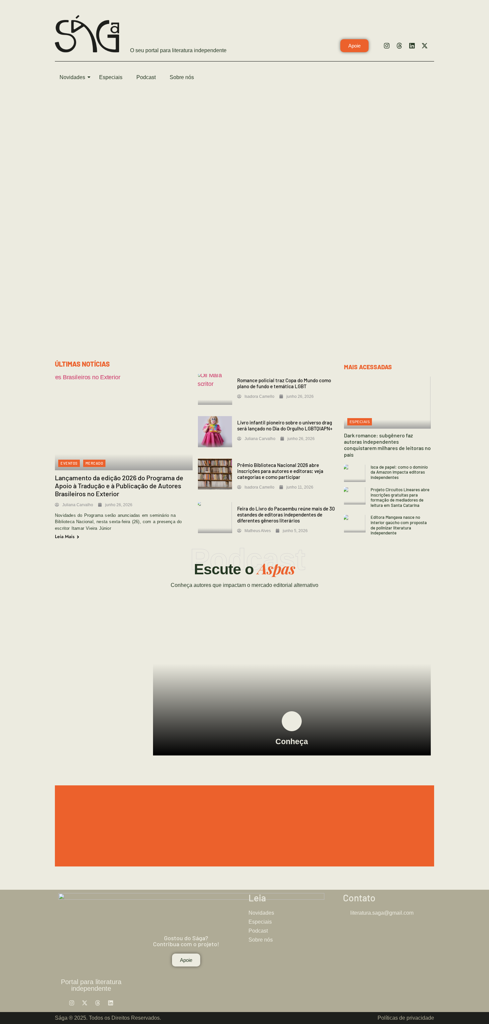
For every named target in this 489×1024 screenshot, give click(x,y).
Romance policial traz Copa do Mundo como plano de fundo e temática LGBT (284, 383)
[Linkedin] (412, 45)
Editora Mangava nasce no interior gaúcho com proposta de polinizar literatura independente (399, 524)
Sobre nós (182, 77)
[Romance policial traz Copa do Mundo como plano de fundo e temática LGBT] (215, 389)
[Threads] (399, 45)
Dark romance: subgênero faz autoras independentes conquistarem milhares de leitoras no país (387, 445)
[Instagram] (386, 45)
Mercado (94, 463)
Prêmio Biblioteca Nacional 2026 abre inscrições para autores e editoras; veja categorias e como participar (280, 471)
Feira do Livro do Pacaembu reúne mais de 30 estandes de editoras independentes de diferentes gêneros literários (286, 514)
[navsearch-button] (425, 78)
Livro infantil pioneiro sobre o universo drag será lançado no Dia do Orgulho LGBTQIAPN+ (284, 425)
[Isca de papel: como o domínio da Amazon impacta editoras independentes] (355, 473)
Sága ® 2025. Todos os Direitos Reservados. (108, 1018)
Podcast (146, 77)
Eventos (69, 463)
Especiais (110, 77)
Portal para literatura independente (91, 985)
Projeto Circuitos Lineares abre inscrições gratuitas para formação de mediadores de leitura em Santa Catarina (400, 497)
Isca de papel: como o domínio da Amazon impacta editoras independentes (399, 472)
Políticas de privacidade (406, 1018)
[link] (292, 721)
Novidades (72, 77)
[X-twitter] (424, 45)
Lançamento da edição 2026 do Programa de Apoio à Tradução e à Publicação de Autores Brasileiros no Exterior (119, 486)
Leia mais (65, 536)
